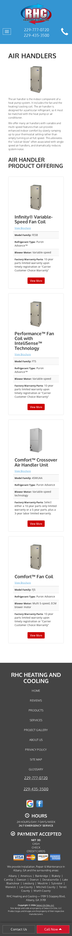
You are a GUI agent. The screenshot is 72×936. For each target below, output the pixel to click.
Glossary (36, 769)
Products (36, 710)
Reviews (36, 700)
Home (36, 690)
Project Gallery (36, 730)
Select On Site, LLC (45, 905)
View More (36, 281)
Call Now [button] (51, 929)
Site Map (36, 759)
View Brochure (23, 227)
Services (36, 720)
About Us (36, 739)
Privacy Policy (36, 749)
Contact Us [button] (19, 929)
